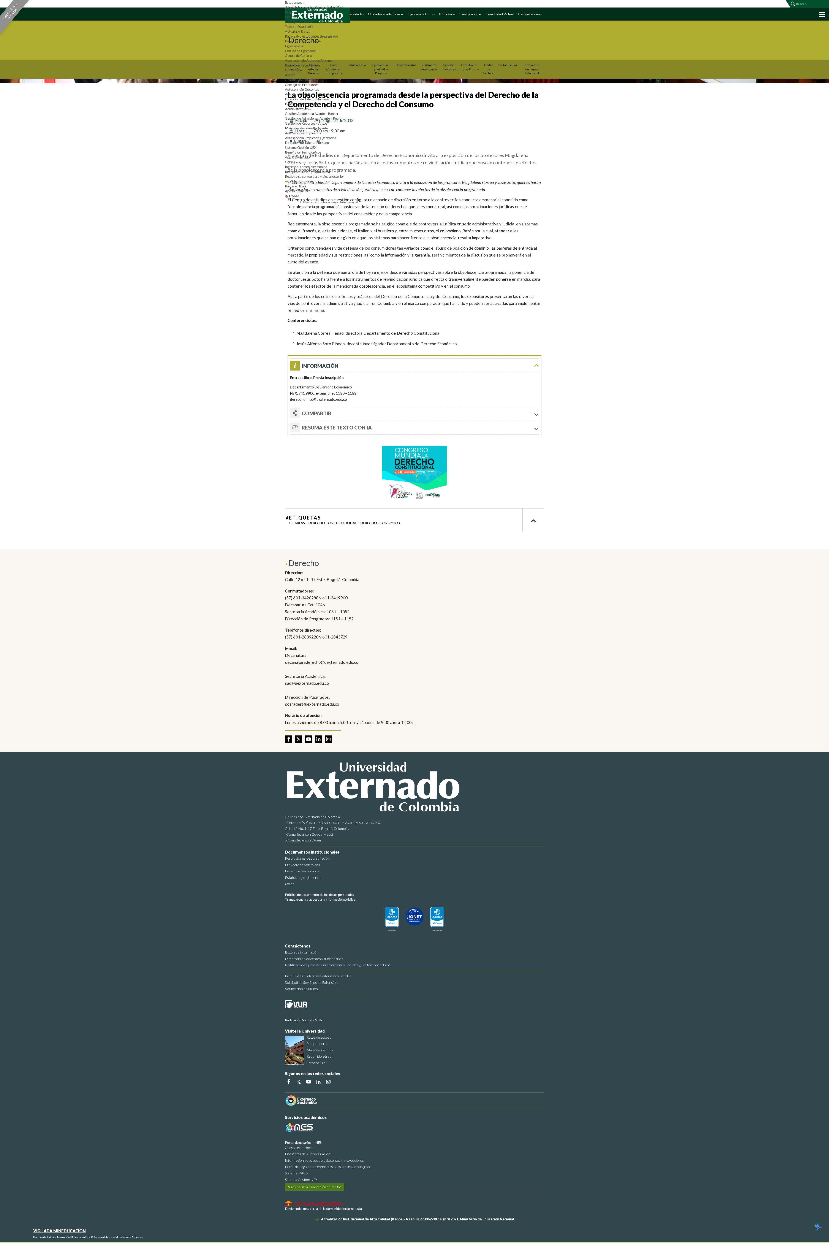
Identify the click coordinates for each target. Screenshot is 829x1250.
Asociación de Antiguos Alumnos (309, 60)
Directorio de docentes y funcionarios (314, 959)
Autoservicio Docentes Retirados (309, 94)
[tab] (414, 427)
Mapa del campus (320, 1050)
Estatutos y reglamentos (303, 877)
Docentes (292, 70)
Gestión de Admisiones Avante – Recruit (314, 118)
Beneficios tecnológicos (303, 65)
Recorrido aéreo (319, 1056)
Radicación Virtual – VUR (303, 1020)
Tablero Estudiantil (299, 26)
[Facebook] (288, 1081)
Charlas (297, 523)
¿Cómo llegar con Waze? (303, 840)
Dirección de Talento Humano (307, 99)
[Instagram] (328, 1081)
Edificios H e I (317, 1063)
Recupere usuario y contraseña (307, 172)
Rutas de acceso (319, 1037)
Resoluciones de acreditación (307, 858)
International (349, 202)
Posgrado (292, 17)
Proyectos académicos (302, 865)
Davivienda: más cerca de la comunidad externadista (323, 1208)
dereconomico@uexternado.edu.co (318, 399)
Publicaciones (329, 202)
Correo (290, 162)
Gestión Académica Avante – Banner (312, 113)
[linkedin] (318, 739)
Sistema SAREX (297, 1173)
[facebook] (288, 739)
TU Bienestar (308, 202)
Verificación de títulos (301, 989)
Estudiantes (293, 2)
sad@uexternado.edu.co (307, 683)
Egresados (293, 46)
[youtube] (308, 739)
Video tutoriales (301, 181)
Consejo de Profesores (301, 84)
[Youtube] (308, 1081)
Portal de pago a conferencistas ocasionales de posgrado (328, 1166)
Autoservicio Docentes (302, 89)
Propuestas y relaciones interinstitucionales (318, 976)
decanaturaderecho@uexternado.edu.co (321, 662)
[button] (821, 14)
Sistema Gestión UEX (300, 147)
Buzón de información (301, 952)
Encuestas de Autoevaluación (307, 1154)
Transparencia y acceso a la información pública (320, 899)
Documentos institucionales (312, 851)
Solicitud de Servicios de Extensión (311, 982)
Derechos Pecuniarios (302, 871)
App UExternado (297, 157)
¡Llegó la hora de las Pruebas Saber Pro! (314, 7)
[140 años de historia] (817, 1227)
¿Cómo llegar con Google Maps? (309, 834)
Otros (289, 884)
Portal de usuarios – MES (303, 1142)
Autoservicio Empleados (303, 133)
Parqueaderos (317, 1043)
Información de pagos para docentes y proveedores (324, 1160)
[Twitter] (298, 1081)
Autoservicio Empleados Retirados (310, 138)
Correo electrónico (300, 1147)
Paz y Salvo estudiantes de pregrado (311, 36)
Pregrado (292, 12)
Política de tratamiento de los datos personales (319, 894)
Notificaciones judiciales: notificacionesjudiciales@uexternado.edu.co (337, 965)
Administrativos (297, 109)
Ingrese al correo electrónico (306, 167)
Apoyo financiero (297, 191)
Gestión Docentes (298, 80)
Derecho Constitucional (332, 523)
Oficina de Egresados (300, 51)
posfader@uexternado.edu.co (312, 704)
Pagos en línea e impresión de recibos (315, 1187)
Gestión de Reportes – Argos (306, 123)
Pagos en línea (295, 186)
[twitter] (298, 739)
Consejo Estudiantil (299, 22)
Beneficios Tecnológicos (303, 41)
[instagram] (328, 739)
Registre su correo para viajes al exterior (314, 176)
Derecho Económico (380, 523)
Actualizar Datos (297, 31)
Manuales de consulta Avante (306, 128)
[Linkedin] (318, 1081)
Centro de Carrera (298, 55)
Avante (290, 75)
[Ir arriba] (533, 520)
